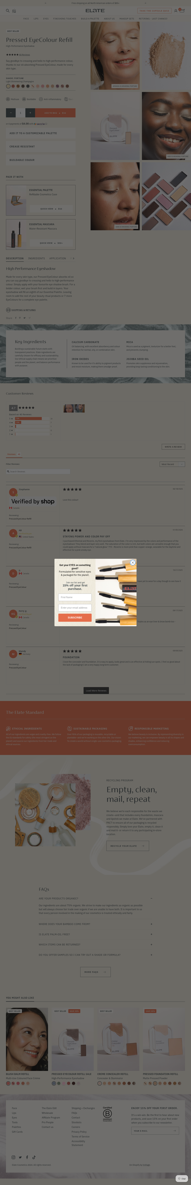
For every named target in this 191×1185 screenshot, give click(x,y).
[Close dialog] (132, 562)
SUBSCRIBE (75, 617)
